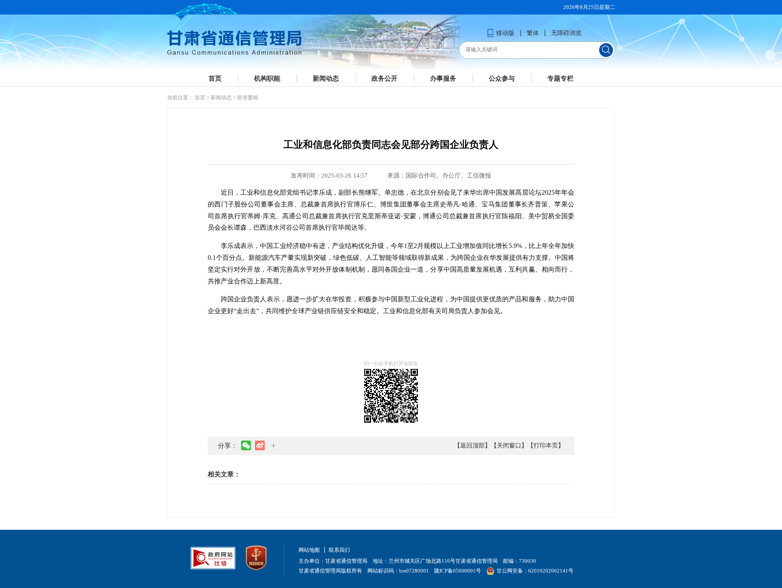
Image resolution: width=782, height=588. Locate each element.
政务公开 (384, 78)
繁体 (533, 33)
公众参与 (502, 78)
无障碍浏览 (566, 33)
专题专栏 (560, 78)
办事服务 (443, 78)
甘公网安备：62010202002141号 (534, 571)
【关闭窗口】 (509, 445)
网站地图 (309, 550)
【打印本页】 (545, 445)
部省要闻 (247, 97)
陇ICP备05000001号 (457, 571)
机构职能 (267, 78)
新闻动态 (326, 78)
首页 (215, 78)
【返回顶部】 (472, 445)
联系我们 (339, 550)
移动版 (505, 33)
